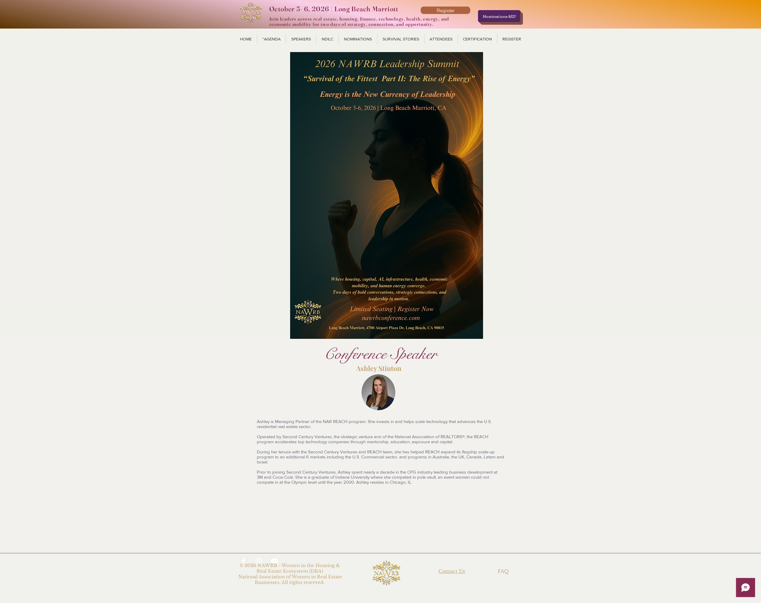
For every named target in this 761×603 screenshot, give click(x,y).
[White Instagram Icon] (259, 561)
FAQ (503, 571)
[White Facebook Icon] (243, 561)
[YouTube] (274, 561)
